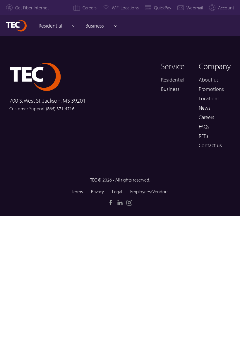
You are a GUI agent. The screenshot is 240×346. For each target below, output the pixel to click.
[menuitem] (27, 7)
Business (170, 89)
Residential (50, 25)
